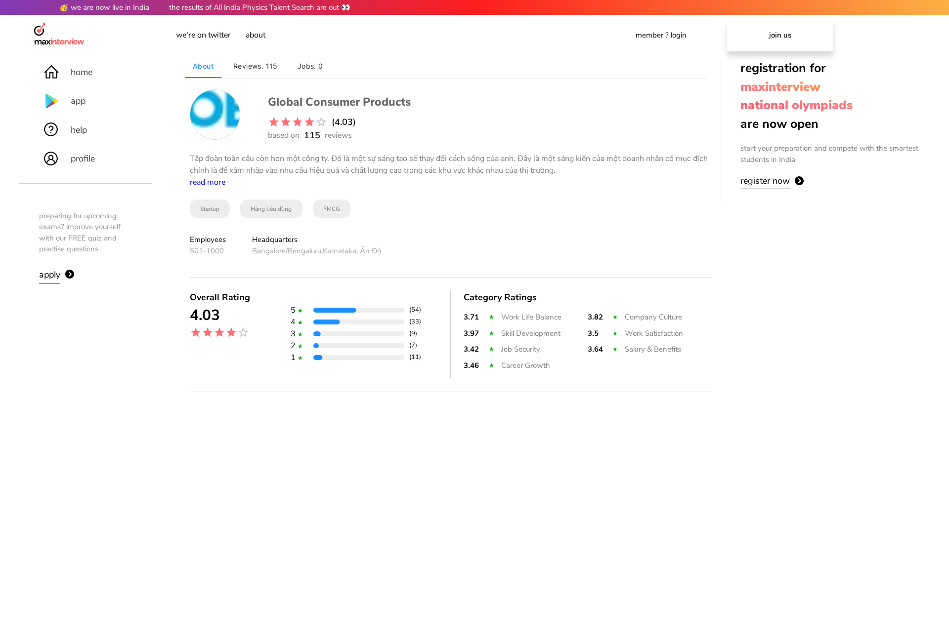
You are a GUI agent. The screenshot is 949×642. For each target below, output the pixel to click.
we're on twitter (203, 35)
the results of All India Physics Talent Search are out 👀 (259, 7)
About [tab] (203, 66)
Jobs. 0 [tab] (310, 66)
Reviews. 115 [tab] (255, 66)
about (255, 35)
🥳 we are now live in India (104, 7)
